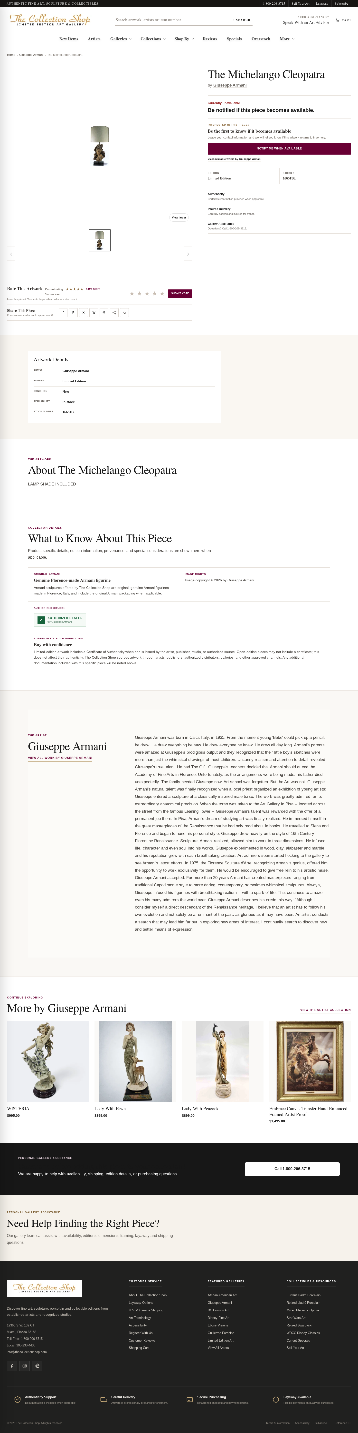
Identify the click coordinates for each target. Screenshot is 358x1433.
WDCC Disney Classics (303, 1333)
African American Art (222, 1295)
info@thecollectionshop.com (27, 1352)
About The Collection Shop (148, 1295)
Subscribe (341, 3)
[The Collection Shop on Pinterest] (37, 1366)
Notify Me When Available (279, 148)
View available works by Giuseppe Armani (234, 159)
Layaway (322, 3)
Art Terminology (140, 1318)
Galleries (118, 39)
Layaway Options (141, 1303)
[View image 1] (100, 240)
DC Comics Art (218, 1310)
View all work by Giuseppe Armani (60, 758)
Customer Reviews (142, 1340)
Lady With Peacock (200, 1108)
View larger (179, 217)
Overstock (261, 39)
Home (11, 55)
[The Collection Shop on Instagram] (24, 1366)
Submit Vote (180, 293)
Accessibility (138, 1325)
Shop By (182, 39)
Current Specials (298, 1340)
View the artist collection (325, 1010)
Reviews (210, 39)
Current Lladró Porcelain (303, 1295)
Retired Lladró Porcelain (303, 1303)
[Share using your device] (114, 312)
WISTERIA (18, 1108)
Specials (234, 39)
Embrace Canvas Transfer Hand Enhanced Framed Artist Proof (308, 1111)
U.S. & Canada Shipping (146, 1310)
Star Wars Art (296, 1318)
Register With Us (141, 1333)
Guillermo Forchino (221, 1333)
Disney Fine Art (218, 1318)
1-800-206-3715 (274, 3)
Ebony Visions (218, 1325)
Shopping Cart (139, 1348)
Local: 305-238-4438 (21, 1345)
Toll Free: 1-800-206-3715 (25, 1339)
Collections (151, 39)
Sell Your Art (301, 3)
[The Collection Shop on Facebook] (12, 1366)
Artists (94, 39)
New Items (68, 39)
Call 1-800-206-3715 (292, 1169)
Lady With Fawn (110, 1108)
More (285, 39)
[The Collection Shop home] (50, 20)
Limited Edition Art (221, 1340)
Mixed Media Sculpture (303, 1310)
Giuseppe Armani (31, 55)
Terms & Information (278, 1423)
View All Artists (218, 1348)
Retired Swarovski (299, 1325)
